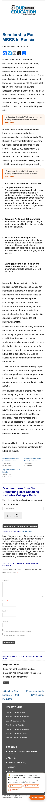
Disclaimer (12, 767)
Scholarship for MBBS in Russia (18, 37)
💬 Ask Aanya (37, 797)
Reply (6, 683)
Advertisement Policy (17, 763)
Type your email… (11, 504)
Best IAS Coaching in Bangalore (17, 729)
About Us (12, 758)
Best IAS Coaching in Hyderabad (17, 717)
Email (4, 611)
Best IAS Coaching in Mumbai (16, 738)
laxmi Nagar (26, 532)
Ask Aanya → (10, 122)
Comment (6, 580)
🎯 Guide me (14, 790)
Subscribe (11, 516)
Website (5, 621)
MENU (23, 22)
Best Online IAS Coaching (15, 725)
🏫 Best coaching (16, 786)
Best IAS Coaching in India (15, 721)
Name (5, 601)
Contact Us (12, 771)
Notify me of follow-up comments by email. (17, 631)
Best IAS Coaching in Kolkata (16, 733)
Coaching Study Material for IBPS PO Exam (11, 695)
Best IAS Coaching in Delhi (15, 712)
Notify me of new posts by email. (14, 635)
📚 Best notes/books (32, 786)
